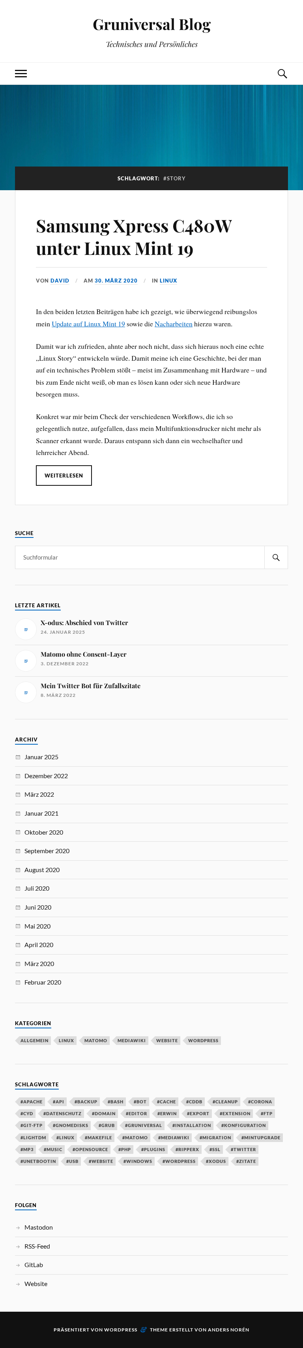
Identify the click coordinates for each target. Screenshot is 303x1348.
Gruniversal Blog (152, 24)
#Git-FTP (32, 1125)
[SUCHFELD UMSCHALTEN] (282, 73)
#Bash (115, 1101)
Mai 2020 (37, 926)
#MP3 (27, 1149)
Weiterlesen (64, 475)
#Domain (104, 1113)
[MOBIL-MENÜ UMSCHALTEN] (21, 73)
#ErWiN (167, 1113)
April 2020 (38, 944)
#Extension (235, 1113)
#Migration (215, 1137)
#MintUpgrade (261, 1137)
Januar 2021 (41, 813)
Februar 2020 (42, 982)
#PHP (124, 1149)
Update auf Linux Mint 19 (88, 323)
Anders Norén (228, 1330)
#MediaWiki (173, 1137)
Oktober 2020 (43, 832)
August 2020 (42, 869)
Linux (168, 280)
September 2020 (46, 850)
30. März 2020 (116, 280)
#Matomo (135, 1137)
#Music (53, 1149)
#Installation (191, 1125)
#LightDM (33, 1137)
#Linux (65, 1137)
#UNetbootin (38, 1161)
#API (58, 1101)
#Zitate (246, 1161)
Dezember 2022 (46, 775)
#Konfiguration (243, 1125)
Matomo (95, 1040)
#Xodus (216, 1161)
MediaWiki (132, 1040)
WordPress (203, 1040)
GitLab (33, 1264)
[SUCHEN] (276, 557)
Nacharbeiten (174, 323)
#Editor (136, 1113)
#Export (198, 1113)
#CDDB (194, 1101)
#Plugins (153, 1149)
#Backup (86, 1101)
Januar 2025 (41, 756)
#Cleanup (225, 1101)
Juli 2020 (36, 888)
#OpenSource (90, 1149)
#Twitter (243, 1149)
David (59, 280)
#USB (72, 1161)
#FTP (267, 1113)
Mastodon (38, 1227)
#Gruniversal (143, 1125)
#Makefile (98, 1137)
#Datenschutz (62, 1113)
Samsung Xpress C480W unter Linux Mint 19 (134, 236)
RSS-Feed (37, 1246)
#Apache (32, 1101)
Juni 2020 (37, 907)
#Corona (260, 1101)
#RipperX (187, 1149)
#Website (101, 1161)
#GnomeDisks (70, 1125)
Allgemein (35, 1040)
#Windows (137, 1161)
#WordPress (179, 1161)
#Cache (166, 1101)
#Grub (107, 1125)
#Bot (140, 1101)
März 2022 (39, 794)
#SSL (215, 1149)
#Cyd (27, 1113)
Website (167, 1040)
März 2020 (39, 963)
